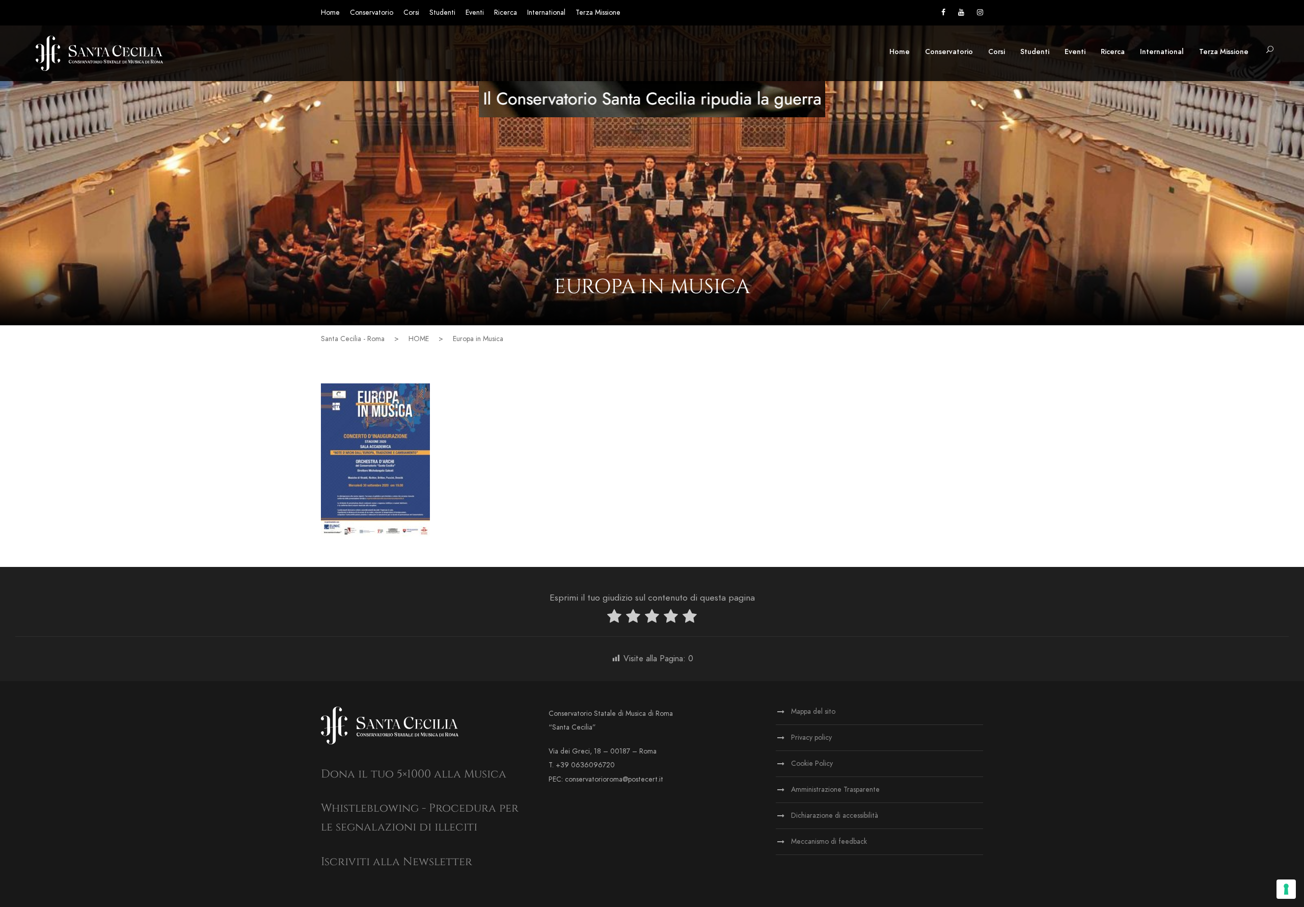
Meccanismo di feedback (829, 841)
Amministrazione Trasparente (835, 789)
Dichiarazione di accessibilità (834, 815)
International (546, 12)
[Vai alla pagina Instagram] (980, 12)
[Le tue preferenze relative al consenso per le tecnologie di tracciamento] (1286, 889)
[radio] (614, 618)
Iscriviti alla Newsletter (396, 861)
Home (330, 12)
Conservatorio (371, 12)
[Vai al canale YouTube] (961, 12)
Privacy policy (811, 737)
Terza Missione (598, 12)
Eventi (475, 12)
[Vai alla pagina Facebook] (943, 12)
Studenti (442, 12)
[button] (1269, 50)
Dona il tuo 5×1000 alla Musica (413, 774)
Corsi (411, 12)
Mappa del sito (813, 711)
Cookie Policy (812, 763)
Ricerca (505, 12)
